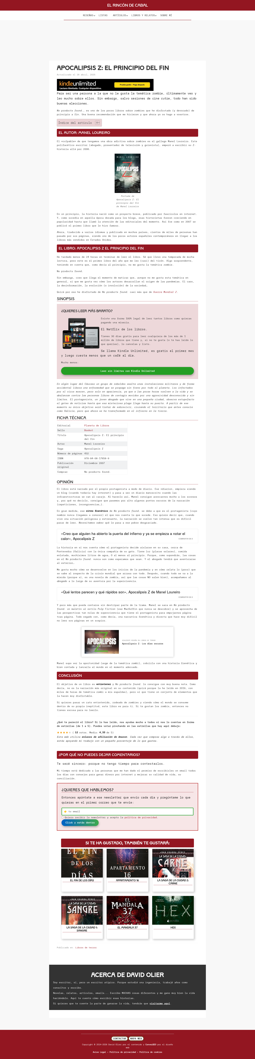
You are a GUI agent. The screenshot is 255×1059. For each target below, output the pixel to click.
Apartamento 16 (127, 880)
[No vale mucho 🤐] (61, 732)
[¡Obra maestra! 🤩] (70, 732)
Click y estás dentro (80, 822)
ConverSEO (150, 1044)
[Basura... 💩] (58, 732)
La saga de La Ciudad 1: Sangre (82, 929)
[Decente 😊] (64, 732)
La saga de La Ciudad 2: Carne (173, 882)
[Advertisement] (127, 40)
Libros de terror (86, 947)
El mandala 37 (128, 927)
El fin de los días (82, 880)
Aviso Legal (99, 1052)
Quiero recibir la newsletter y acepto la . (111, 817)
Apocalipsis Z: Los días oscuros (142, 643)
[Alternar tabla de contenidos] (96, 122)
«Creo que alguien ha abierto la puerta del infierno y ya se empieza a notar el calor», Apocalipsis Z (123, 536)
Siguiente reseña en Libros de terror (139, 640)
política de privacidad (141, 817)
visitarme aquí (160, 1003)
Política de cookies (150, 1052)
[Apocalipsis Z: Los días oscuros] (102, 631)
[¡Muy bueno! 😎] (67, 732)
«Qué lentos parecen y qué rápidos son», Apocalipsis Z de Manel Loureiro (120, 591)
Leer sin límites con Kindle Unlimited (128, 370)
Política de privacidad (123, 1052)
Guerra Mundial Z (165, 291)
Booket (88, 430)
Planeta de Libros (96, 425)
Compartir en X (185, 539)
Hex (173, 927)
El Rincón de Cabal (127, 5)
